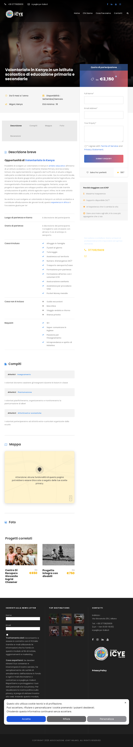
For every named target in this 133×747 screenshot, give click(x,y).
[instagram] (120, 4)
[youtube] (116, 4)
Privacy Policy (99, 670)
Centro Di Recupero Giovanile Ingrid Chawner (11, 576)
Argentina (54, 631)
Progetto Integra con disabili (50, 573)
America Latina (79, 618)
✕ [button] (125, 702)
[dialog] (66, 712)
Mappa (48, 125)
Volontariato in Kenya (40, 160)
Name (9, 615)
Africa (54, 618)
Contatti (118, 13)
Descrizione (16, 125)
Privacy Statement (93, 149)
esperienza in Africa (60, 202)
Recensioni (15, 136)
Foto (62, 125)
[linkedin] (111, 4)
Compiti (33, 125)
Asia (66, 631)
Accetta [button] (26, 719)
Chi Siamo (88, 13)
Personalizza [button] (107, 719)
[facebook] (107, 4)
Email (8, 625)
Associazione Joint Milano (64, 740)
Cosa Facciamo (103, 13)
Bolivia (79, 631)
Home (77, 13)
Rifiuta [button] (66, 719)
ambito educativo (57, 166)
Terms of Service (109, 146)
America (66, 618)
